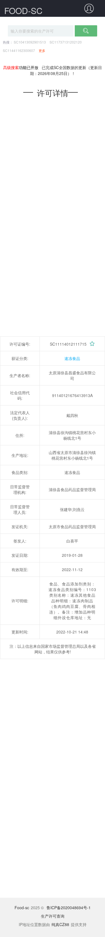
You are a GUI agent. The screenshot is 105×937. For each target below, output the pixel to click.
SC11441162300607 (19, 50)
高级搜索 (11, 67)
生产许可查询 (52, 916)
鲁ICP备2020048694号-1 (68, 907)
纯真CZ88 (60, 924)
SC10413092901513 (30, 42)
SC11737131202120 (66, 42)
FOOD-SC (23, 10)
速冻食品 (72, 358)
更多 (42, 50)
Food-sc (22, 907)
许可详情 (52, 92)
